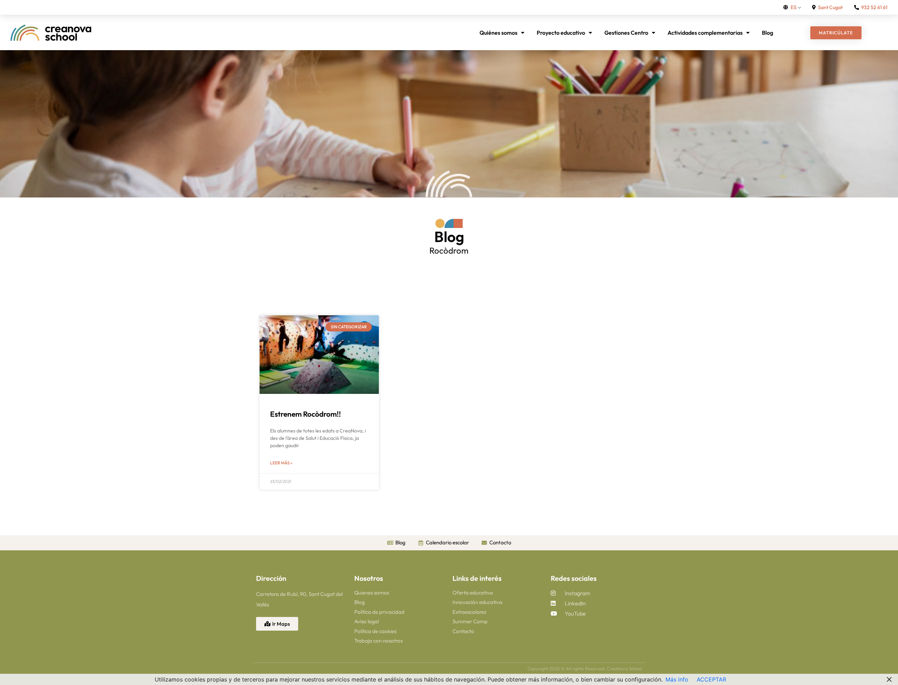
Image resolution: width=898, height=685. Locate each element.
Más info (676, 679)
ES (794, 7)
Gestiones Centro (626, 32)
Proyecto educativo (561, 32)
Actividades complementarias (705, 32)
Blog (767, 32)
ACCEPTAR (711, 679)
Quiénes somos (498, 32)
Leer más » (281, 462)
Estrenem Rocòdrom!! (305, 413)
